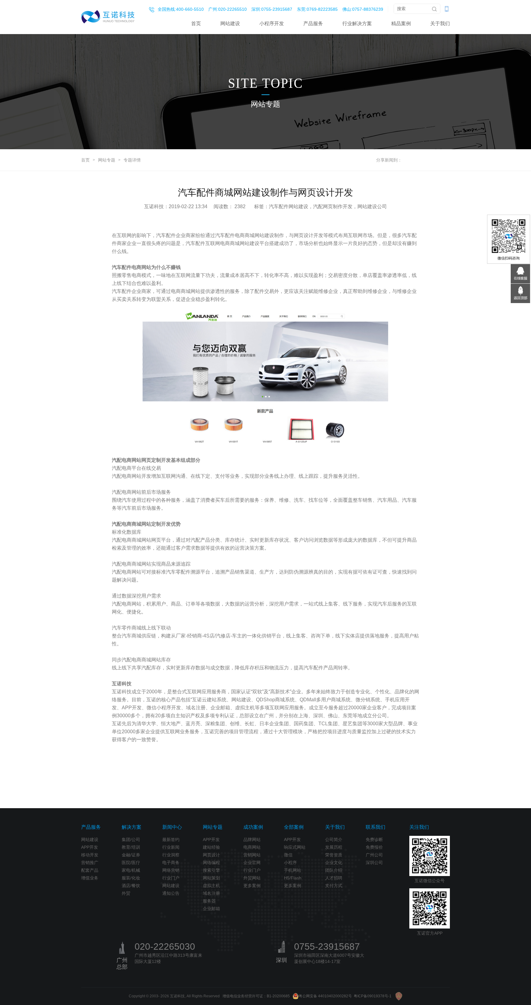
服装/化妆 (131, 877)
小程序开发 (271, 23)
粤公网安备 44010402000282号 (325, 996)
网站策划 (211, 877)
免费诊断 (374, 839)
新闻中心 (172, 827)
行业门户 (170, 877)
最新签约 (170, 839)
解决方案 (131, 827)
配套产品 (89, 870)
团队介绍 (333, 870)
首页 (196, 23)
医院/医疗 (131, 862)
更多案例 (252, 885)
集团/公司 (131, 839)
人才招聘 (333, 877)
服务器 (209, 900)
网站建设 (230, 23)
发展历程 (333, 847)
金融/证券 (131, 854)
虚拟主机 (211, 885)
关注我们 (419, 827)
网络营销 (170, 870)
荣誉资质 (333, 854)
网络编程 (211, 862)
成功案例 (253, 827)
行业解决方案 (357, 23)
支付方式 (333, 885)
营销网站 (252, 854)
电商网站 (252, 847)
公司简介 (333, 839)
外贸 (126, 893)
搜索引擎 (211, 870)
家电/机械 (131, 870)
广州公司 (374, 854)
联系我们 (375, 827)
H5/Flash (292, 877)
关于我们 (440, 23)
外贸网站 (252, 877)
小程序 (290, 862)
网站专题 (106, 160)
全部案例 (294, 827)
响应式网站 (294, 847)
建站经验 (211, 847)
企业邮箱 (211, 908)
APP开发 (89, 847)
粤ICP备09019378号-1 (372, 996)
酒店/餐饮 (131, 885)
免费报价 (374, 847)
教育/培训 (131, 847)
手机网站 (292, 870)
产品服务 (313, 23)
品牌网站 (252, 839)
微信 (288, 854)
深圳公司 (374, 862)
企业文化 (333, 862)
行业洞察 (170, 854)
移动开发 (89, 854)
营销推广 (89, 862)
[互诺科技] (108, 16)
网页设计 (211, 854)
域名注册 (211, 893)
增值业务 (89, 877)
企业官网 (252, 862)
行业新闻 (170, 847)
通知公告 (170, 893)
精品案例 (401, 23)
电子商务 (170, 862)
